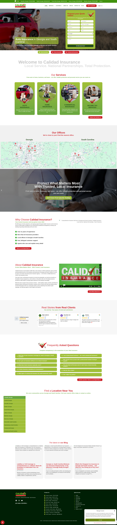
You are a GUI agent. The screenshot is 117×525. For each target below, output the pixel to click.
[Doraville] (29, 151)
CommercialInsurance (69, 106)
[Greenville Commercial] (78, 155)
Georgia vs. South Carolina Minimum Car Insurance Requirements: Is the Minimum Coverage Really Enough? (57, 465)
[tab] (43, 52)
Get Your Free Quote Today (58, 198)
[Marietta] (20, 148)
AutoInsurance (24, 106)
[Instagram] (19, 501)
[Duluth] (35, 146)
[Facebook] (16, 501)
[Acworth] (15, 143)
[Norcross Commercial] (28, 146)
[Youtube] (22, 501)
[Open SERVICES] (53, 5)
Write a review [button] (24, 322)
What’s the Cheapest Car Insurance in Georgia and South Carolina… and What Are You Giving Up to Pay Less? (87, 465)
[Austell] (16, 154)
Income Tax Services (92, 106)
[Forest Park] (27, 162)
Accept (100, 520)
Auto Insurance (20, 470)
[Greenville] (75, 154)
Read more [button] (62, 325)
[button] (114, 510)
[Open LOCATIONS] (61, 5)
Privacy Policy (103, 522)
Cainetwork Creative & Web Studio (71, 520)
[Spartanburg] (97, 148)
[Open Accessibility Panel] (3, 522)
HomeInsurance (47, 106)
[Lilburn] (35, 150)
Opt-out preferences (97, 522)
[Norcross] (32, 148)
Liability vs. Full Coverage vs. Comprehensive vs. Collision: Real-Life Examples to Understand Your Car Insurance (29, 466)
